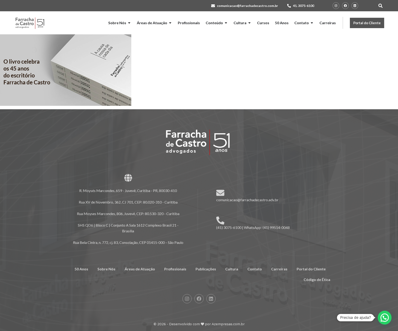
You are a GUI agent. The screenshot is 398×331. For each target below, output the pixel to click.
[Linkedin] (354, 5)
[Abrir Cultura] (249, 23)
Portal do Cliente (311, 269)
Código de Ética (317, 279)
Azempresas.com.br (228, 324)
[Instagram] (336, 5)
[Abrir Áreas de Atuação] (170, 23)
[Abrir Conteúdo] (226, 23)
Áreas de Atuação (140, 269)
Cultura (231, 269)
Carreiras (279, 269)
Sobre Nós (106, 269)
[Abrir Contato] (312, 23)
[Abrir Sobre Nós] (129, 23)
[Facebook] (345, 5)
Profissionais (175, 269)
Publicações (206, 269)
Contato (254, 269)
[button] (380, 5)
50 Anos (81, 269)
